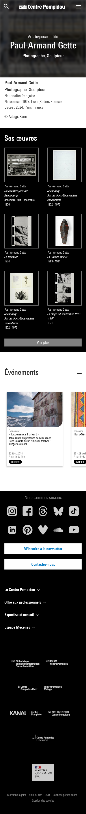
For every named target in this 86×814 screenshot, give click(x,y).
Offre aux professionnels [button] (23, 602)
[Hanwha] (43, 742)
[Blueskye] (58, 513)
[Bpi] (28, 666)
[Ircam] (60, 666)
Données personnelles (65, 795)
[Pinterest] (27, 531)
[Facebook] (27, 513)
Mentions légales (17, 795)
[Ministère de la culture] (43, 772)
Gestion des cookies (43, 800)
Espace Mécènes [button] (17, 627)
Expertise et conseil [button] (19, 614)
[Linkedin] (12, 531)
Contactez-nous (43, 564)
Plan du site (36, 795)
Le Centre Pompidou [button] (20, 589)
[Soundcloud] (58, 531)
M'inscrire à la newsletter (43, 548)
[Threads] (43, 513)
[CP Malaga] (56, 691)
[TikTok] (74, 513)
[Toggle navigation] (78, 7)
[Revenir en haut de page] (76, 804)
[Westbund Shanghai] (62, 717)
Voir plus (43, 342)
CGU (47, 795)
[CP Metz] (31, 691)
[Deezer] (43, 531)
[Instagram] (12, 513)
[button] (43, 373)
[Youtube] (74, 531)
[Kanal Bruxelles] (29, 717)
